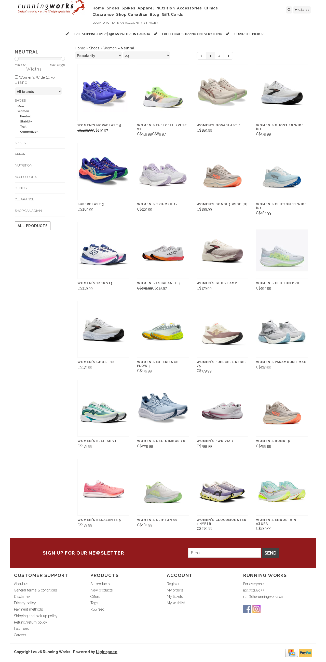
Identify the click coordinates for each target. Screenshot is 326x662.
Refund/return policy (30, 622)
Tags (94, 603)
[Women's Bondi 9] (282, 408)
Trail (23, 126)
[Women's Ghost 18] (103, 329)
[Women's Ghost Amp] (222, 250)
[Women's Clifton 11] (163, 487)
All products (33, 226)
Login (97, 22)
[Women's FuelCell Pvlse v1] (163, 92)
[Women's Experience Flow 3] (163, 329)
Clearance (103, 14)
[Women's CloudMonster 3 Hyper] (222, 487)
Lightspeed (106, 652)
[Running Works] (51, 10)
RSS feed (97, 609)
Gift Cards (172, 14)
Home (98, 8)
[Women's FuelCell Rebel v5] (222, 329)
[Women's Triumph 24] (163, 171)
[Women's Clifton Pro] (282, 250)
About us (21, 584)
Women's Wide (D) (36, 77)
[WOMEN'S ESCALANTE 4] (163, 250)
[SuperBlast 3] (103, 171)
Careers (20, 635)
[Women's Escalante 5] (103, 487)
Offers (95, 597)
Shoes (113, 8)
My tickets (175, 597)
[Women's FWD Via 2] (222, 408)
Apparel (146, 8)
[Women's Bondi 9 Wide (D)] (222, 171)
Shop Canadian (131, 14)
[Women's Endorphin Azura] (282, 487)
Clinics (211, 8)
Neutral (25, 116)
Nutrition (165, 8)
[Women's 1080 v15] (103, 250)
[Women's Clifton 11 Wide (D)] (282, 171)
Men (21, 106)
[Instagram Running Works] (256, 609)
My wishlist (176, 603)
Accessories (189, 8)
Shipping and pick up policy (36, 616)
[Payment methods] (291, 653)
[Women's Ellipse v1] (103, 408)
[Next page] (228, 55)
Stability (26, 121)
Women (23, 111)
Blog (154, 14)
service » (151, 22)
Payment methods (28, 609)
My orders (175, 590)
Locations (21, 629)
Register (173, 584)
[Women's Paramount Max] (282, 329)
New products (101, 590)
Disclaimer (22, 597)
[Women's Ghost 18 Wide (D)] (282, 92)
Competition (29, 131)
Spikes (128, 8)
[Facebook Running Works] (247, 609)
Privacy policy (25, 603)
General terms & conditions (35, 590)
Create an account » (124, 22)
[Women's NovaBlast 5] (103, 92)
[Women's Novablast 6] (222, 92)
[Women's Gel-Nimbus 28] (163, 408)
